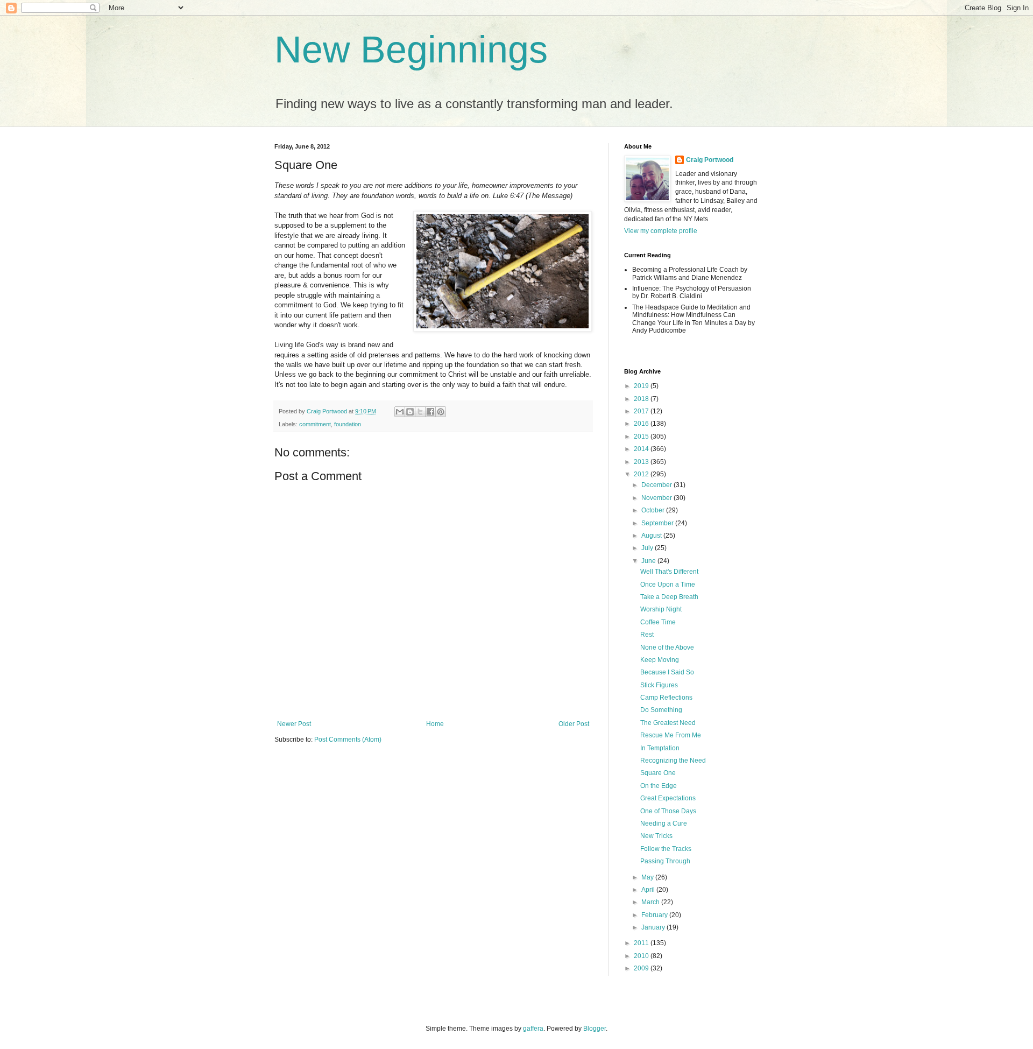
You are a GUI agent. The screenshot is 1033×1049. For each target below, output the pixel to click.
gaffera (533, 1028)
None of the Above (667, 647)
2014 (642, 449)
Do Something (661, 710)
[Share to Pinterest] (440, 411)
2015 (642, 436)
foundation (347, 424)
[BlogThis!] (410, 411)
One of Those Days (668, 811)
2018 (642, 399)
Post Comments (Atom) (347, 739)
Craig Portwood (709, 160)
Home (435, 724)
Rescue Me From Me (670, 735)
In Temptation (660, 748)
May (648, 877)
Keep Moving (659, 660)
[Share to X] (420, 411)
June (649, 561)
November (657, 498)
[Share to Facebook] (430, 411)
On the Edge (658, 786)
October (653, 510)
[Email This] (399, 411)
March (651, 902)
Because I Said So (667, 672)
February (655, 915)
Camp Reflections (666, 697)
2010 (642, 956)
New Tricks (656, 836)
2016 (642, 423)
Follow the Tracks (665, 849)
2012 (642, 474)
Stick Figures (659, 685)
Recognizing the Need (673, 760)
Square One (658, 773)
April (648, 889)
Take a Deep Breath (669, 597)
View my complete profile (660, 231)
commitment (315, 424)
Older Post (573, 724)
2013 (642, 462)
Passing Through (665, 861)
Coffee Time (658, 622)
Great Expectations (668, 798)
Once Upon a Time (667, 584)
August (652, 535)
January (654, 927)
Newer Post (294, 724)
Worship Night (661, 609)
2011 (642, 943)
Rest (647, 634)
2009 (642, 968)
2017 (642, 411)
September (658, 523)
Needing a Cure (663, 823)
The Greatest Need (668, 723)
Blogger (594, 1028)
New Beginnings (411, 50)
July (648, 548)
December (657, 485)
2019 (642, 386)
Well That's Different (669, 571)
